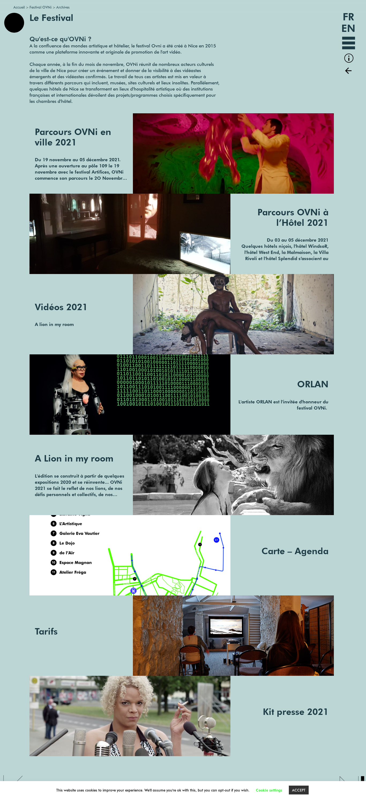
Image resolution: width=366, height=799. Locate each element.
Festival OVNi (40, 7)
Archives (63, 7)
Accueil (19, 7)
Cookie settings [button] (269, 789)
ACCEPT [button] (298, 789)
